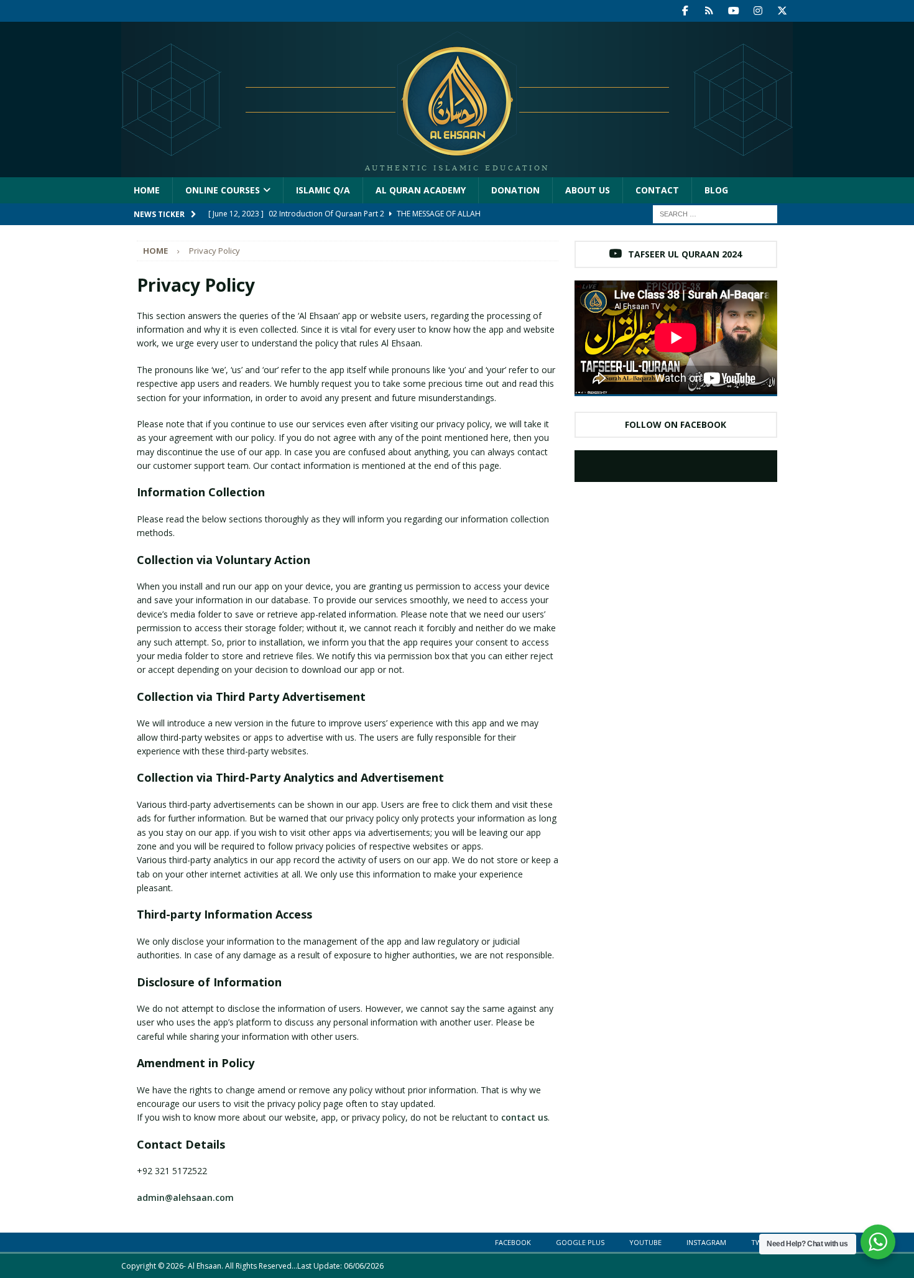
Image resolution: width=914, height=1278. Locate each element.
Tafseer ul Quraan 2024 (685, 254)
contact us (524, 1117)
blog (716, 190)
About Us (587, 190)
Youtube (645, 1242)
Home (147, 190)
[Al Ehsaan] (457, 170)
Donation (515, 190)
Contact (657, 190)
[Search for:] (715, 214)
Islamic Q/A (323, 190)
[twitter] (782, 11)
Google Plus (580, 1242)
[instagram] (758, 11)
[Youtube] (733, 11)
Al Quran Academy (421, 190)
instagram (706, 1242)
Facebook (513, 1242)
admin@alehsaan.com (185, 1197)
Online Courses (222, 190)
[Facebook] (685, 11)
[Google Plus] (709, 11)
